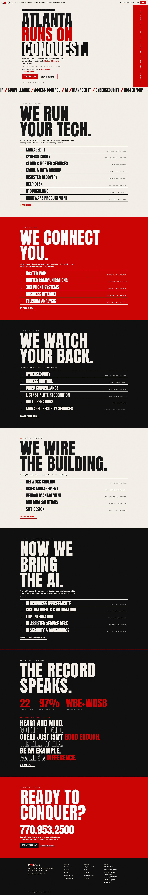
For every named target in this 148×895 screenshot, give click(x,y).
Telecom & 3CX (28, 308)
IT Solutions (27, 205)
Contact (143, 2)
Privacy (45, 892)
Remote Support (124, 2)
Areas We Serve (89, 875)
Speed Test (107, 882)
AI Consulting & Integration (33, 637)
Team (63, 2)
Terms (49, 892)
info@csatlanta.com (110, 870)
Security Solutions (30, 415)
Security (28, 2)
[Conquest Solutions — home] (7, 2)
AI (47, 2)
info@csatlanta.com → (47, 845)
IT (15, 2)
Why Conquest (54, 2)
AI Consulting (68, 878)
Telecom (20, 2)
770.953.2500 (134, 2)
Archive (86, 878)
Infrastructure (39, 2)
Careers (86, 872)
